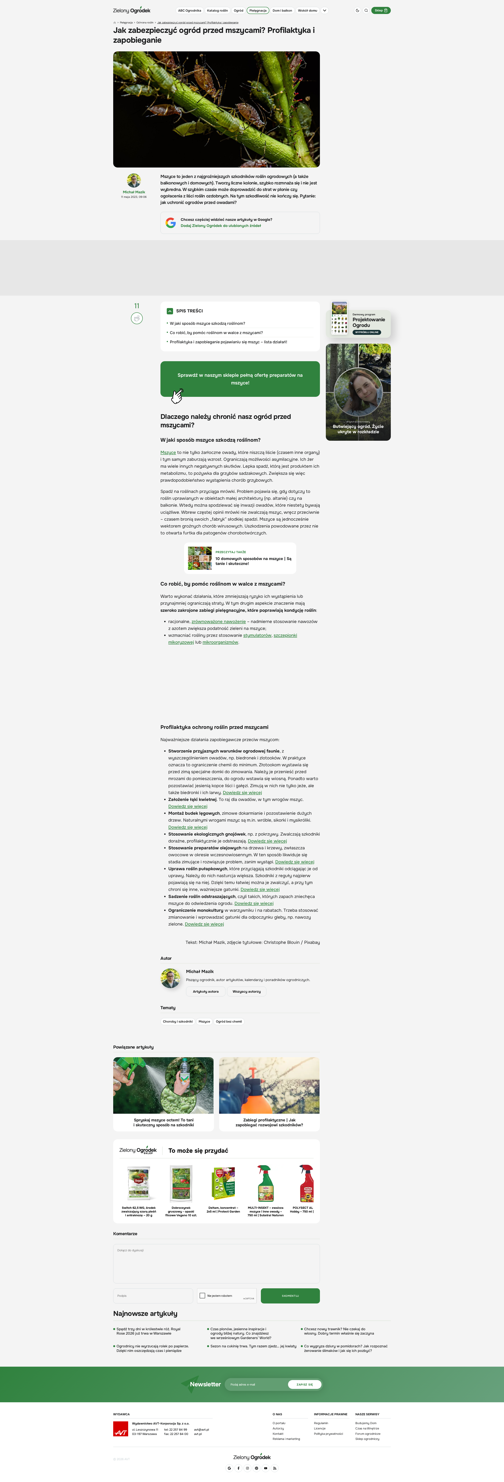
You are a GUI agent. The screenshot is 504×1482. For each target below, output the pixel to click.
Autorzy (278, 1428)
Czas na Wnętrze (367, 1428)
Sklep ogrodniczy (367, 1439)
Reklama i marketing (286, 1439)
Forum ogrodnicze (368, 1434)
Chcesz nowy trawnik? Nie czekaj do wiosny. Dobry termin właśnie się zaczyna (339, 1331)
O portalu (279, 1423)
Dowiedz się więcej (242, 792)
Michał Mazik (134, 192)
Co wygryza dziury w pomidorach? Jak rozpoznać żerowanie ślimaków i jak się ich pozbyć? (346, 1348)
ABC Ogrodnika (189, 10)
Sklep (379, 10)
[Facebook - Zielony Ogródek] (238, 1468)
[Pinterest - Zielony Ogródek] (256, 1468)
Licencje (320, 1428)
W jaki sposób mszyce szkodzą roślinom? (207, 323)
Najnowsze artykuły (145, 1313)
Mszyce (168, 452)
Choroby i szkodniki (178, 1021)
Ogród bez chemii (229, 1021)
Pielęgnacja (258, 10)
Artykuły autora (206, 992)
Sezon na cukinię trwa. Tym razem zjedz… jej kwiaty (253, 1346)
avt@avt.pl (201, 1430)
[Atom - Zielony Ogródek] (275, 1468)
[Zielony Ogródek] (252, 1456)
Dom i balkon (282, 10)
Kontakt (278, 1434)
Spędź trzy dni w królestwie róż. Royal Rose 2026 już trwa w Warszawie (148, 1331)
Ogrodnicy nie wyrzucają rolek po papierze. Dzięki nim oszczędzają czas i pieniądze (153, 1348)
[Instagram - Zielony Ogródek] (247, 1468)
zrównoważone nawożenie (219, 621)
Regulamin (321, 1423)
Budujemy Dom (365, 1423)
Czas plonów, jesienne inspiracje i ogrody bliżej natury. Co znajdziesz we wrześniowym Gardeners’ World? (240, 1333)
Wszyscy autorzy (247, 992)
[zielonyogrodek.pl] (114, 22)
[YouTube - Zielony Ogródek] (266, 1468)
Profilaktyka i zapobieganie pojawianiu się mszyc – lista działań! (228, 342)
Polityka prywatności (328, 1434)
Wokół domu (307, 10)
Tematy (167, 1008)
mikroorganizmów (220, 642)
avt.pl (198, 1434)
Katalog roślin (217, 10)
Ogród (238, 10)
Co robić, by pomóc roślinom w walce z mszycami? (216, 332)
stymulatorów (257, 635)
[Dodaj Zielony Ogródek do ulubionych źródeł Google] (229, 1468)
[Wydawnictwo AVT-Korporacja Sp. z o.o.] (120, 1430)
